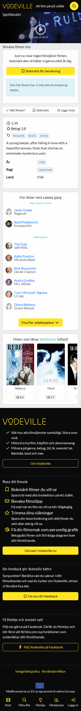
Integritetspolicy (27, 671)
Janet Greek (45, 169)
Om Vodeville (40, 463)
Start (8, 705)
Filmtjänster (56, 705)
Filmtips (40, 705)
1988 (42, 162)
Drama (44, 135)
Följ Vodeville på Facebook (42, 647)
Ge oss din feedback (43, 596)
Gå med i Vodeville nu (41, 550)
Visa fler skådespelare (37, 322)
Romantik (18, 135)
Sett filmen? (17, 110)
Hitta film (24, 705)
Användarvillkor (54, 671)
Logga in (73, 705)
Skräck (32, 135)
